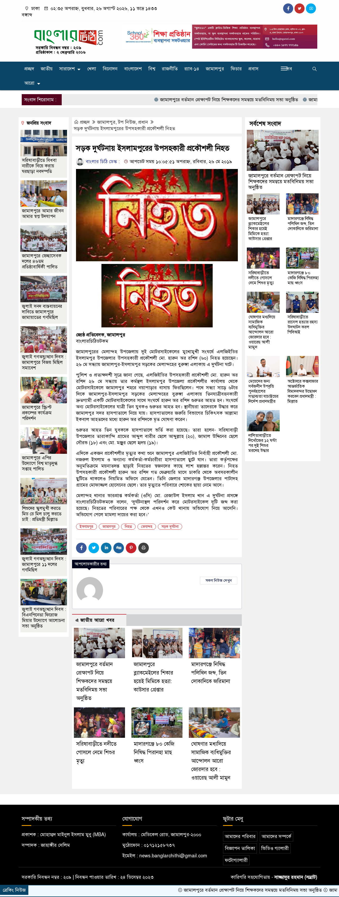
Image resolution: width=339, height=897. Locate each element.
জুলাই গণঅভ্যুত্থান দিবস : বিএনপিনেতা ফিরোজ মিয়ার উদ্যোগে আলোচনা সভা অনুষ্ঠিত (44, 618)
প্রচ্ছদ (29, 69)
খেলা (91, 69)
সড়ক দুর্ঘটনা (170, 526)
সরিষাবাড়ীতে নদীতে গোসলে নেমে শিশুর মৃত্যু (96, 752)
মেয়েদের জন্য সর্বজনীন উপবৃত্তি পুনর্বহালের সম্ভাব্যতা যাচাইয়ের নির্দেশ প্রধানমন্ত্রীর (263, 391)
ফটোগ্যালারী (236, 860)
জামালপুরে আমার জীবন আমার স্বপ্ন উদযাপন (43, 213)
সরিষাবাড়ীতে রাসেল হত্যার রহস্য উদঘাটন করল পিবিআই (303, 324)
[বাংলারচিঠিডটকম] (69, 40)
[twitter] (300, 8)
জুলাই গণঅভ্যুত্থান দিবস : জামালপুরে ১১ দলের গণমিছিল (44, 564)
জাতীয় (47, 69)
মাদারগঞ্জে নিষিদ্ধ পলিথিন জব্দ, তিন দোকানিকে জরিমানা (210, 673)
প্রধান (143, 122)
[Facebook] (81, 548)
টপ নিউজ (127, 122)
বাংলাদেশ (133, 69)
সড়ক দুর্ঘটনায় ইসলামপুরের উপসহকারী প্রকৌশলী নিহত (124, 128)
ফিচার (236, 69)
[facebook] (288, 8)
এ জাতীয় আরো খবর (95, 620)
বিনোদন (110, 69)
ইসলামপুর (86, 526)
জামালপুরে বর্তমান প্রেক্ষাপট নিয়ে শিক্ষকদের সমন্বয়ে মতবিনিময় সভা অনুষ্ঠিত (199, 100)
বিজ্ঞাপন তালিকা (240, 848)
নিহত (128, 526)
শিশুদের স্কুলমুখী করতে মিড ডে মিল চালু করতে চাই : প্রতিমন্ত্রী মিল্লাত (41, 514)
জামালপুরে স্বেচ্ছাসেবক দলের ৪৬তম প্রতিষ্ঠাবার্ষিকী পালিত (41, 261)
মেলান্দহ (146, 526)
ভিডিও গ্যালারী (275, 848)
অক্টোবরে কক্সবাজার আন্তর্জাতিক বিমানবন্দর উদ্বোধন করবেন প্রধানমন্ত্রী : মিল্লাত (303, 391)
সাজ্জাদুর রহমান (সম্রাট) (295, 877)
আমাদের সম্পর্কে (276, 836)
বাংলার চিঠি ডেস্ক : (102, 161)
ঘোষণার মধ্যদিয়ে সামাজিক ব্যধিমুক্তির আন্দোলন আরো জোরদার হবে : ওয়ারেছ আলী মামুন (211, 761)
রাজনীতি (170, 69)
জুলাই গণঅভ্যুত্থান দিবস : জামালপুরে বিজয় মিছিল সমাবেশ (44, 362)
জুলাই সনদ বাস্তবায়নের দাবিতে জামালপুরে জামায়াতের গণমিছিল (42, 312)
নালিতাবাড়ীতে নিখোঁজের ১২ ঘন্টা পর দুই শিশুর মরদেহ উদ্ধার (262, 443)
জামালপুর (215, 69)
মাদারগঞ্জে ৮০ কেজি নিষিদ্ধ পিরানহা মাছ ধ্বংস (154, 752)
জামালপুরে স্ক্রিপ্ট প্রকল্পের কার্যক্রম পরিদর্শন (37, 413)
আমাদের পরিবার (240, 836)
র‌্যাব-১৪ (191, 69)
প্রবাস (253, 69)
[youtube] (311, 8)
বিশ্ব (151, 69)
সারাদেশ (67, 69)
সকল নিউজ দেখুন (219, 580)
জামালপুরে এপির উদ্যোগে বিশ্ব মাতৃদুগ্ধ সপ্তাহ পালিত (39, 463)
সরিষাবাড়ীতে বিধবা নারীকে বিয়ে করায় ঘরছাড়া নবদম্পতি (39, 166)
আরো (29, 83)
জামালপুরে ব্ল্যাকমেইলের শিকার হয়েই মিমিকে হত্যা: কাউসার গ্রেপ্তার (260, 228)
